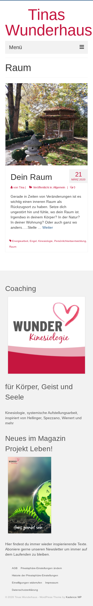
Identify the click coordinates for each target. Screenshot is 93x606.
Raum (12, 246)
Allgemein (59, 187)
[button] (41, 568)
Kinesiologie (45, 241)
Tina (21, 187)
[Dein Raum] (46, 124)
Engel (33, 241)
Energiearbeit (20, 241)
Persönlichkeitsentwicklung (70, 241)
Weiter (47, 227)
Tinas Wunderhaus (48, 22)
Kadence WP (74, 597)
